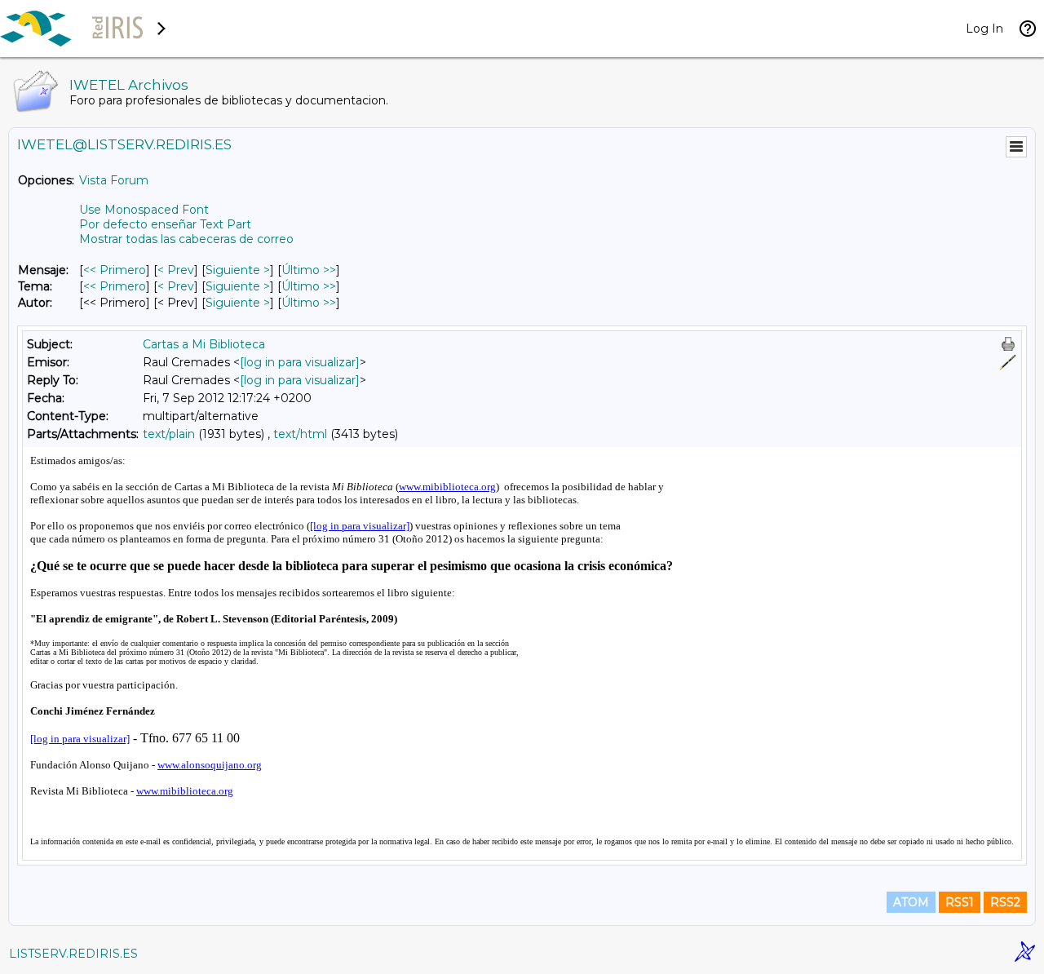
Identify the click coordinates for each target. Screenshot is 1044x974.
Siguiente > (238, 270)
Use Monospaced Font (144, 209)
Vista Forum (113, 180)
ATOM (911, 902)
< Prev (175, 270)
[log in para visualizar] (300, 362)
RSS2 (1005, 902)
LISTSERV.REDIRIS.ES (73, 953)
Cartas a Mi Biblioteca (204, 344)
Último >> (308, 270)
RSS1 (959, 902)
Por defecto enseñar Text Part (165, 224)
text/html (300, 434)
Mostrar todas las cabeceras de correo (186, 239)
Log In (984, 28)
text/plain (169, 434)
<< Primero (114, 270)
